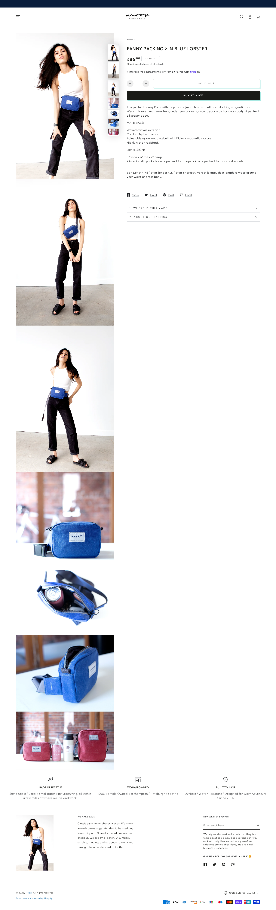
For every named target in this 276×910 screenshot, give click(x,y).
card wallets (235, 161)
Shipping (132, 63)
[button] (242, 17)
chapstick (189, 161)
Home (130, 39)
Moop (29, 892)
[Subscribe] (258, 825)
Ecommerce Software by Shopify (34, 898)
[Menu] (18, 17)
